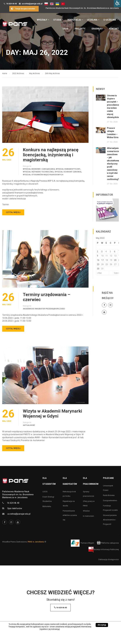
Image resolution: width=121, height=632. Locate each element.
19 (111, 260)
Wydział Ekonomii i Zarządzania (39, 169)
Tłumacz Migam (87, 543)
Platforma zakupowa (110, 543)
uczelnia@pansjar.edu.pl (32, 4)
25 (107, 264)
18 (107, 260)
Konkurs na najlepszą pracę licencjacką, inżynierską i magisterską (50, 154)
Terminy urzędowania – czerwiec (46, 297)
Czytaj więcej (13, 212)
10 (102, 256)
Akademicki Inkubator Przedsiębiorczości (44, 309)
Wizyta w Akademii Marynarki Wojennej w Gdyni (52, 414)
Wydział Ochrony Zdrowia (68, 172)
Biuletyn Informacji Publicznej (106, 549)
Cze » (116, 273)
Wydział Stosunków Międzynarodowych (43, 175)
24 (102, 264)
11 (107, 256)
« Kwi (99, 273)
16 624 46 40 (11, 4)
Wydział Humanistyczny (68, 169)
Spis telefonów (14, 508)
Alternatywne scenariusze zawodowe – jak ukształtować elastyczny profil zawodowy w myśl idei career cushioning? (113, 163)
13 (115, 256)
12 (111, 256)
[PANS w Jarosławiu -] (15, 25)
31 (102, 268)
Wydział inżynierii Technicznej (38, 172)
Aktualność (29, 425)
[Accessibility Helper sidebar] (117, 3)
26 (111, 264)
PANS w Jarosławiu (36, 542)
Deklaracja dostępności (108, 559)
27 (115, 264)
